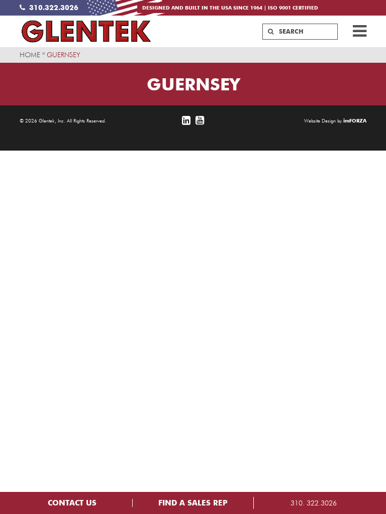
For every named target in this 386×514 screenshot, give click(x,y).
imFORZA (354, 120)
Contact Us (72, 502)
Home (30, 55)
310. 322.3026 (314, 503)
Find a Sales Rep (193, 502)
